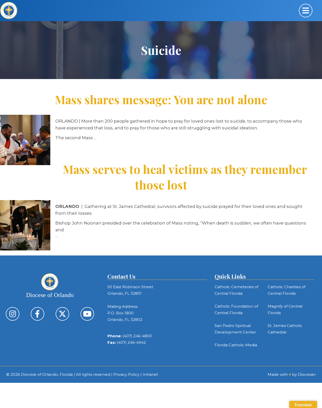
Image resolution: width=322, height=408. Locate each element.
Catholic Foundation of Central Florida (236, 309)
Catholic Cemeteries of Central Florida (236, 290)
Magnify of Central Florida (285, 309)
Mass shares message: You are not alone (161, 99)
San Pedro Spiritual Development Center (235, 329)
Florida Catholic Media (236, 345)
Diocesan (307, 374)
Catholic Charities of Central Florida (286, 290)
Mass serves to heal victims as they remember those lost (185, 177)
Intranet (150, 374)
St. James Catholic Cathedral (285, 329)
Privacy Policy (126, 374)
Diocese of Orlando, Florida (47, 374)
